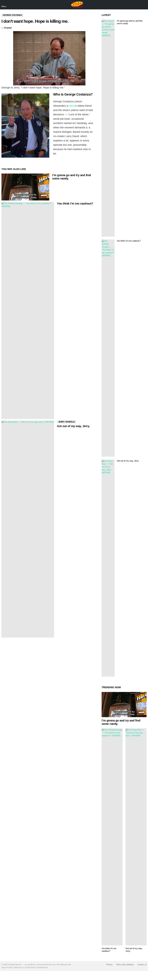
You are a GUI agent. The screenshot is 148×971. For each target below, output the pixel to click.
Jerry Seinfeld (66, 422)
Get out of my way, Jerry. (73, 426)
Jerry (72, 105)
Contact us (142, 964)
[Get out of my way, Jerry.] (27, 529)
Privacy (109, 964)
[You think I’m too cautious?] (27, 310)
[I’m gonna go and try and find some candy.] (25, 187)
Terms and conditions (125, 964)
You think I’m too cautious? (75, 203)
